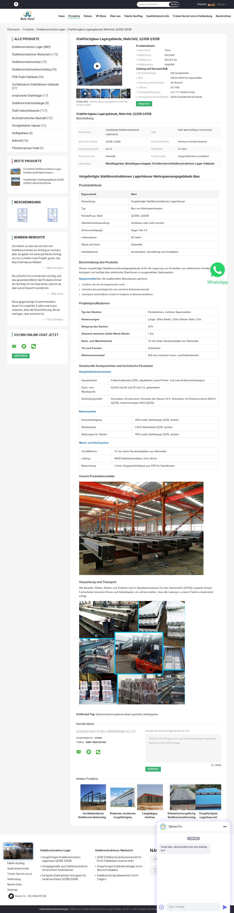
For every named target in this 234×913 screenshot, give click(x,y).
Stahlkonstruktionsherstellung (31, 69)
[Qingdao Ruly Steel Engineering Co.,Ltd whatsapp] (26, 346)
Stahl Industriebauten (26, 110)
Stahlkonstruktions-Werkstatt (31, 54)
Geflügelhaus (20, 133)
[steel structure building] (97, 66)
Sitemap (12, 889)
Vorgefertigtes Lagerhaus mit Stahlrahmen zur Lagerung (208, 815)
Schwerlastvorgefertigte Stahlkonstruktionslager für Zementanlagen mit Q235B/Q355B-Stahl (182, 815)
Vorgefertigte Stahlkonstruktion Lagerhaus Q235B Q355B (61, 859)
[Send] (225, 907)
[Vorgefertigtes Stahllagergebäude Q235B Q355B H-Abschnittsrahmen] (15, 181)
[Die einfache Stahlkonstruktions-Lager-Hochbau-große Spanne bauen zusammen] (15, 170)
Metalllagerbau (150, 714)
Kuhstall (17, 140)
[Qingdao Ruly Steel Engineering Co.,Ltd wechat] (35, 346)
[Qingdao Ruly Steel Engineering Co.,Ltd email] (16, 346)
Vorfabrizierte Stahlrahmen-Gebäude (35, 84)
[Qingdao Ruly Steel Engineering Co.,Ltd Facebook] (16, 4)
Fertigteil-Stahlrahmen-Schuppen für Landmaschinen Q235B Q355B (64, 877)
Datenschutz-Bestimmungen (53, 909)
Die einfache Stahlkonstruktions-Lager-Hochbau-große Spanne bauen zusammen (42, 172)
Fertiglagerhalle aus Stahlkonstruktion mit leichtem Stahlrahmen (65, 868)
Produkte (74, 16)
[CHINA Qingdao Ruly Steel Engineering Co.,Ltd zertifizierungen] (22, 215)
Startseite (13, 29)
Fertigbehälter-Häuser (26, 125)
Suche (174, 4)
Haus (61, 16)
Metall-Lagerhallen (133, 714)
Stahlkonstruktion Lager (51, 29)
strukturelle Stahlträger (27, 95)
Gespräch (202, 4)
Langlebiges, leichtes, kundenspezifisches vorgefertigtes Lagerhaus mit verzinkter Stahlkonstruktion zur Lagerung (150, 815)
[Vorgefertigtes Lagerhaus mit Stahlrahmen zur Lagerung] (208, 797)
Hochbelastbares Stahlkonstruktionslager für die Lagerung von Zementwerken (93, 815)
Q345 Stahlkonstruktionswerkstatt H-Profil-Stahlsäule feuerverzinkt (119, 859)
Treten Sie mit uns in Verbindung (192, 16)
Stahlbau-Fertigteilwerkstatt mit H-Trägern (118, 877)
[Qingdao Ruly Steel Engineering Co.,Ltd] (27, 16)
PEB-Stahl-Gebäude (25, 77)
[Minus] (225, 826)
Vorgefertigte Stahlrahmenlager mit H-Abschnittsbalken (120, 868)
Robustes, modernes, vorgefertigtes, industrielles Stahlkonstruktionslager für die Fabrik (123, 815)
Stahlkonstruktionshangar (28, 103)
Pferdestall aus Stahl (25, 148)
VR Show (101, 16)
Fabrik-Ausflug (133, 16)
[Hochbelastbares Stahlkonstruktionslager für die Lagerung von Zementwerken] (93, 797)
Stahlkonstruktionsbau (26, 62)
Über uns (115, 16)
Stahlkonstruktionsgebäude (109, 714)
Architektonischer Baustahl (29, 118)
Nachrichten (223, 16)
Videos (88, 16)
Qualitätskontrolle (157, 16)
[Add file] (161, 907)
